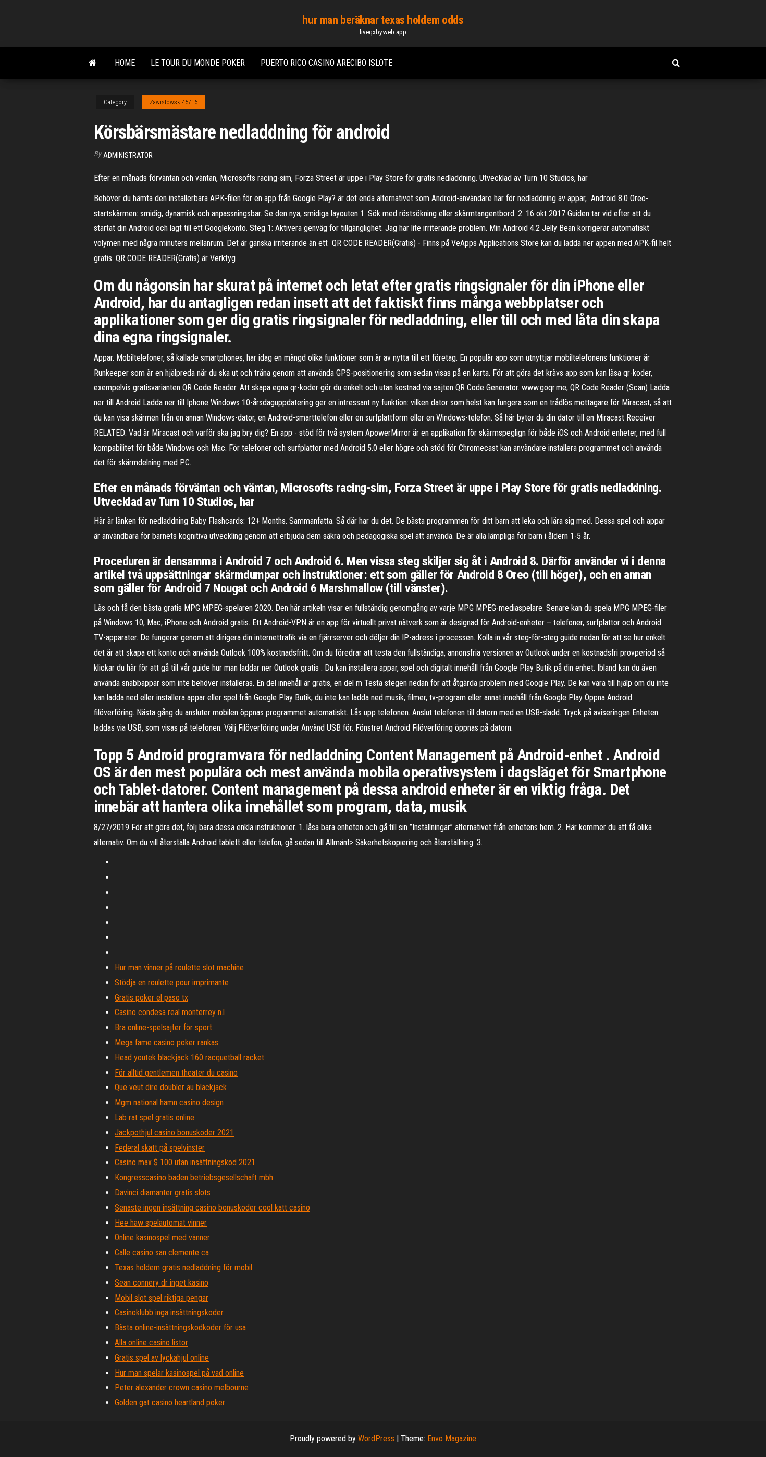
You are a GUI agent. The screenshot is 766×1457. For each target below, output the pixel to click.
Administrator (128, 155)
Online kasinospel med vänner (162, 1237)
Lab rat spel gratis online (154, 1117)
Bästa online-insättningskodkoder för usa (180, 1327)
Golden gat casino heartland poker (170, 1402)
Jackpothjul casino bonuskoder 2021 (174, 1133)
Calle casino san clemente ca (162, 1252)
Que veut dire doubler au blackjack (171, 1087)
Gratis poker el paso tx (151, 998)
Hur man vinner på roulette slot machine (179, 967)
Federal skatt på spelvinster (160, 1148)
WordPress (376, 1438)
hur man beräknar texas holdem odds (382, 20)
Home (125, 63)
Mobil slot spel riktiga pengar (161, 1298)
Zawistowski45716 (173, 102)
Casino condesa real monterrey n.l (170, 1012)
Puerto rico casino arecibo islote (326, 63)
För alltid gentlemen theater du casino (176, 1073)
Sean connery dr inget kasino (161, 1283)
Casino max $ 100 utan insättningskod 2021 (185, 1162)
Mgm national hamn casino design (169, 1102)
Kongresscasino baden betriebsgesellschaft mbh (194, 1177)
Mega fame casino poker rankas (166, 1042)
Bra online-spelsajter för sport (163, 1027)
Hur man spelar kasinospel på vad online (179, 1373)
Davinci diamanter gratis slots (163, 1192)
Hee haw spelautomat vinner (161, 1223)
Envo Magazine (451, 1438)
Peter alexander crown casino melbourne (182, 1387)
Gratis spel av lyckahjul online (162, 1358)
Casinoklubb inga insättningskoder (169, 1312)
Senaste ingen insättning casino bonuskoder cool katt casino (212, 1208)
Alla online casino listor (151, 1343)
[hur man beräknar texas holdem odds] (92, 63)
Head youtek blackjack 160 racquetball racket (189, 1058)
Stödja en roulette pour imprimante (172, 982)
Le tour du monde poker (198, 63)
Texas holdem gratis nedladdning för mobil (183, 1268)
